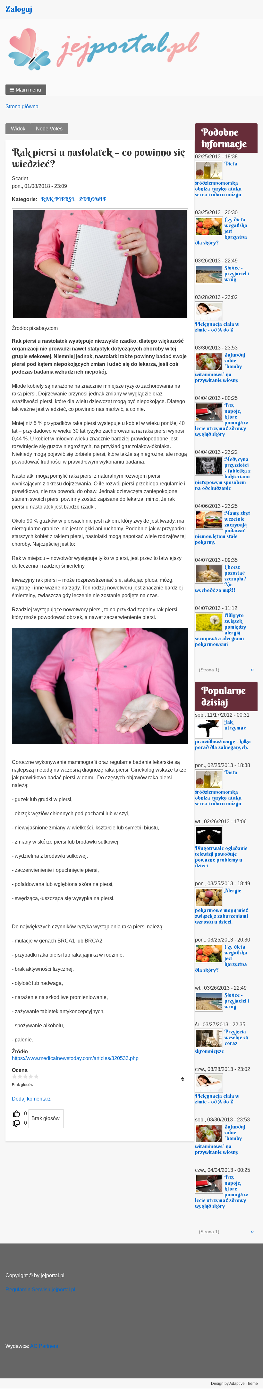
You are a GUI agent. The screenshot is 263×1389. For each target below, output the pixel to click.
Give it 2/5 (20, 1076)
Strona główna (21, 106)
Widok (18, 128)
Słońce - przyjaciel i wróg (237, 273)
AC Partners (44, 1346)
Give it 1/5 (14, 1076)
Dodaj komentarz (31, 1098)
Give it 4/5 (31, 1076)
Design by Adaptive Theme (234, 1383)
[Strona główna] (110, 50)
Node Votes (49, 128)
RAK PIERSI (57, 199)
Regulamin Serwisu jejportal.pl (40, 1289)
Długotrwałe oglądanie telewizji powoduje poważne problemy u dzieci (221, 857)
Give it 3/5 (25, 1076)
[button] (25, 89)
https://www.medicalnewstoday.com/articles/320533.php (75, 1058)
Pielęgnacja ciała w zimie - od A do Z (217, 327)
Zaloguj (18, 9)
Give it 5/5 (36, 1076)
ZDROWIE (92, 199)
